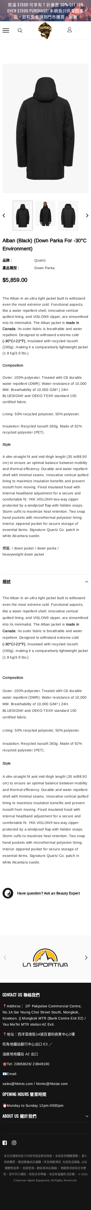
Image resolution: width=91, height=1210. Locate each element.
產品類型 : (11, 268)
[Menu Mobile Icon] (6, 30)
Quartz (40, 260)
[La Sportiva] (45, 957)
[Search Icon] (20, 30)
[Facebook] (5, 1142)
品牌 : (7, 260)
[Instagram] (14, 1142)
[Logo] (45, 29)
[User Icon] (69, 30)
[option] (45, 128)
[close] (85, 10)
